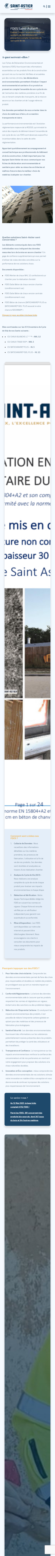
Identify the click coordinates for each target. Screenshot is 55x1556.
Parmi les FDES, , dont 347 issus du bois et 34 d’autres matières (27, 1116)
